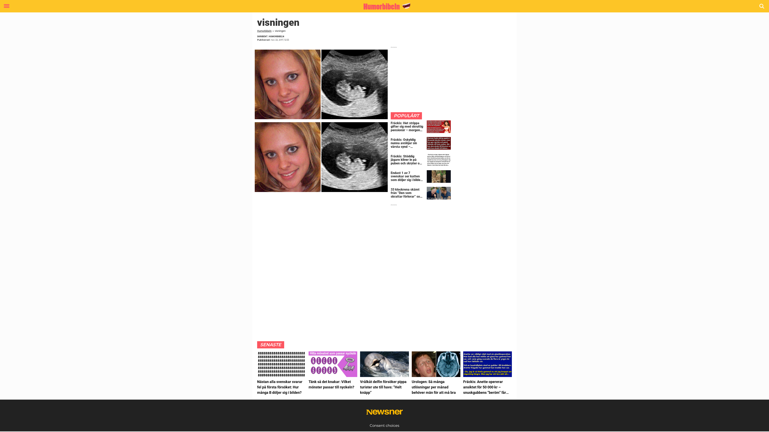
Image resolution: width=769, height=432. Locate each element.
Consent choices (384, 425)
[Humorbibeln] (383, 6)
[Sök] (762, 6)
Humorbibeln (264, 30)
